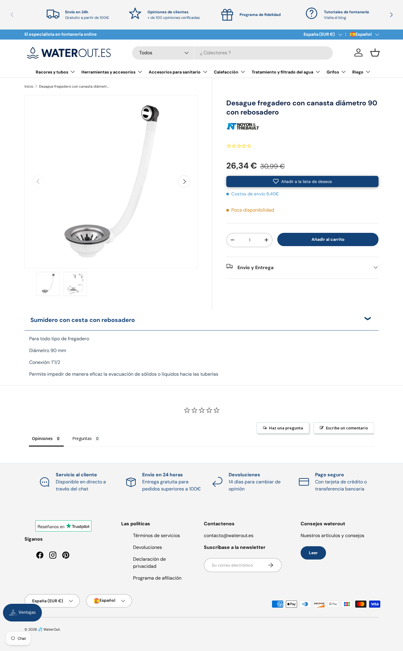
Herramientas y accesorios (108, 72)
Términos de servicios (156, 535)
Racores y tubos (52, 72)
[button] (374, 52)
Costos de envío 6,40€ (255, 194)
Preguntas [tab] (82, 438)
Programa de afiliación (157, 578)
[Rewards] (22, 612)
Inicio (28, 86)
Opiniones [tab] (42, 438)
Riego (357, 72)
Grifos (333, 72)
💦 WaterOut (49, 629)
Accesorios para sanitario (175, 72)
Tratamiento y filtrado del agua (282, 72)
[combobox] (232, 52)
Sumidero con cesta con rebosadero (82, 320)
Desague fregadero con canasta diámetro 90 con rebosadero (74, 86)
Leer (313, 552)
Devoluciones (147, 547)
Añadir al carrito (328, 239)
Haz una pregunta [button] (286, 428)
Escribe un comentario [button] (347, 428)
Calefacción (226, 72)
